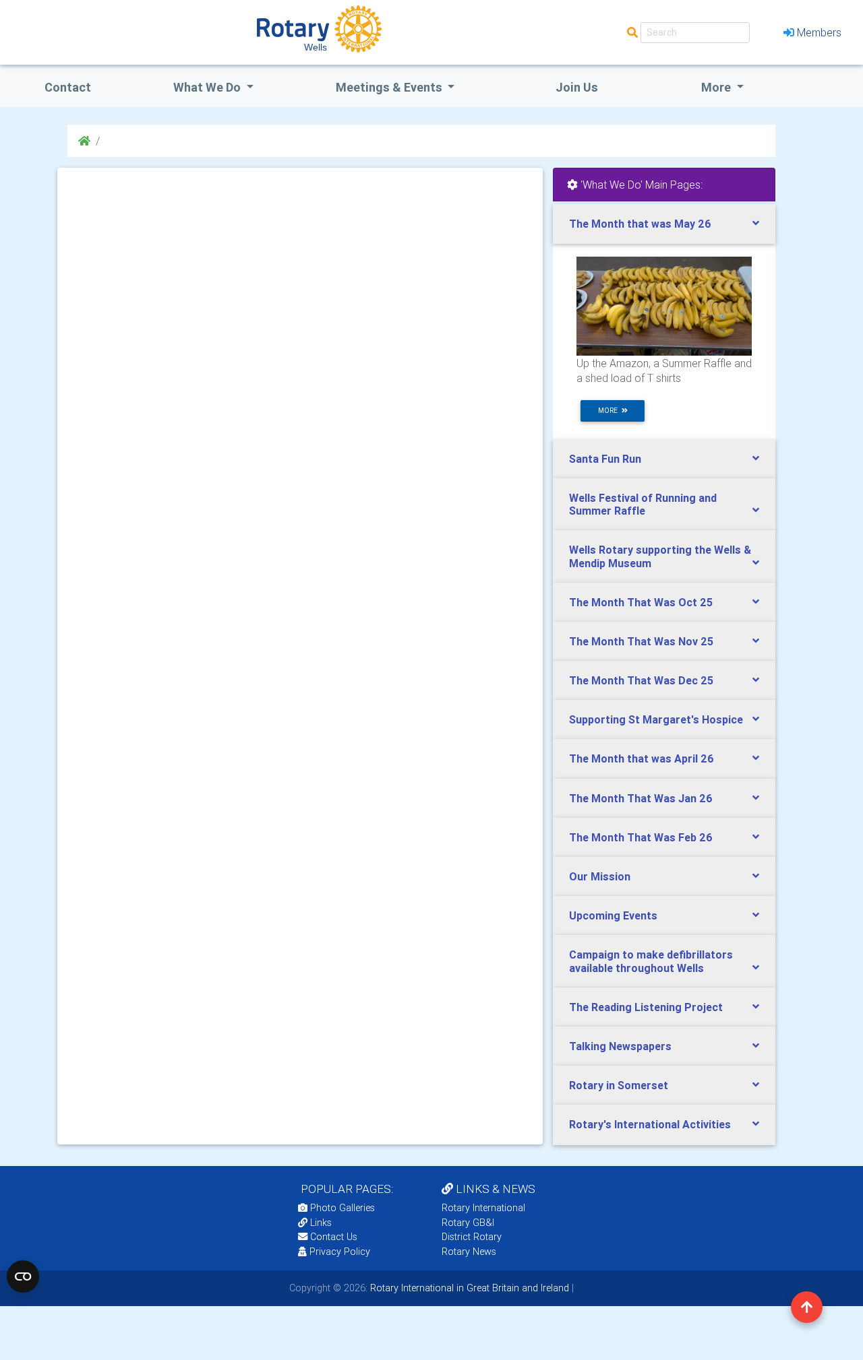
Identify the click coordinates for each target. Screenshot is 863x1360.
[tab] (664, 224)
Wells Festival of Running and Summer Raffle (643, 504)
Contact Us (332, 1237)
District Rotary (472, 1237)
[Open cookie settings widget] (23, 1276)
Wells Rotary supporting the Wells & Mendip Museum (660, 556)
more (610, 410)
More (717, 87)
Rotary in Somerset (618, 1085)
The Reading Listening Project (646, 1007)
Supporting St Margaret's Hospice (656, 719)
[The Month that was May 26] (664, 305)
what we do (208, 87)
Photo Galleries (341, 1208)
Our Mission (599, 876)
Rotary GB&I (468, 1223)
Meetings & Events (390, 87)
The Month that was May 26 (640, 223)
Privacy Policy (339, 1251)
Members (819, 32)
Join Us (577, 87)
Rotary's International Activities (650, 1124)
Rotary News (469, 1251)
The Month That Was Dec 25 (641, 680)
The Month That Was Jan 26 (641, 798)
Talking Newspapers (620, 1046)
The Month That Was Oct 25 (641, 602)
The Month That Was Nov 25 (641, 641)
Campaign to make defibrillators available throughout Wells (651, 961)
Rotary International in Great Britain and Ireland (468, 1288)
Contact (67, 87)
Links (321, 1223)
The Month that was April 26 (641, 758)
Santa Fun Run (605, 458)
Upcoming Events (613, 915)
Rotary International (483, 1208)
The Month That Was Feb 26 (641, 837)
